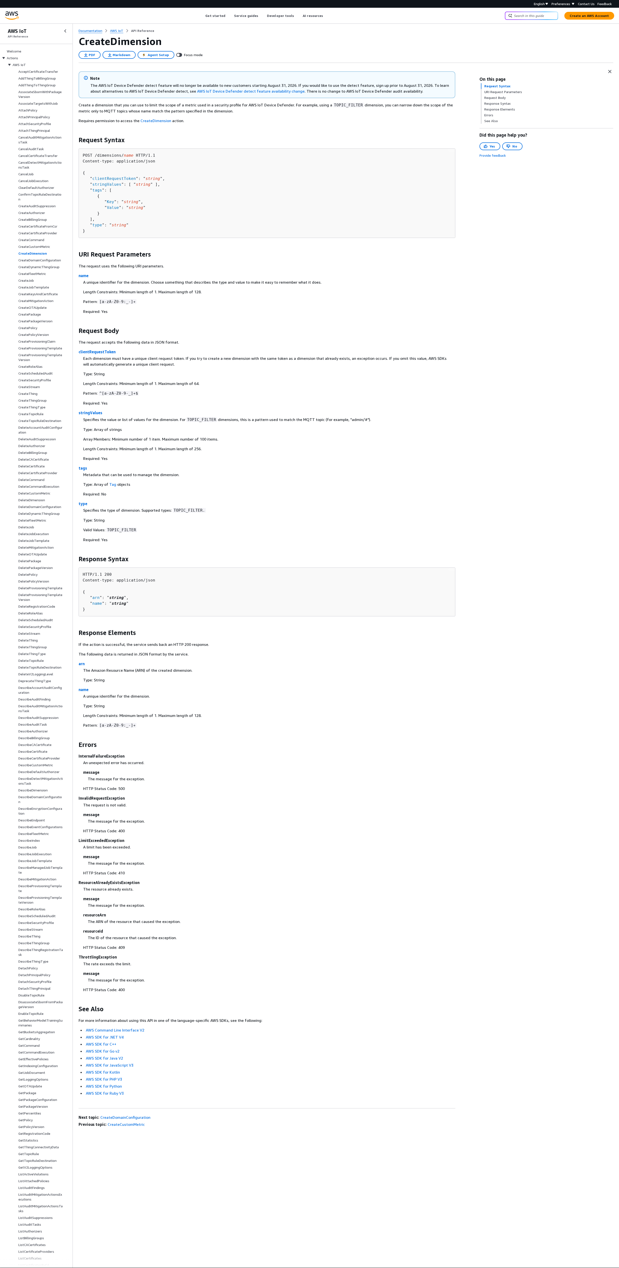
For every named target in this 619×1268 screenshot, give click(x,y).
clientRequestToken (114, 178)
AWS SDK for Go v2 (102, 1051)
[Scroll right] (327, 16)
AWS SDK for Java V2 (104, 1058)
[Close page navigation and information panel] (609, 71)
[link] (142, 30)
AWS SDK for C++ (101, 1044)
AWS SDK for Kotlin (103, 1072)
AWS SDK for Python (104, 1086)
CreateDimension (155, 120)
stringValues (106, 184)
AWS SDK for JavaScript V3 (109, 1065)
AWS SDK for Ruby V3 (105, 1093)
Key (110, 201)
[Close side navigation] (65, 31)
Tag (112, 484)
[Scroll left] (202, 16)
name (83, 275)
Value (113, 207)
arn (96, 597)
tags (97, 190)
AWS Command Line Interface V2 (115, 1030)
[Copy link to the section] (75, 140)
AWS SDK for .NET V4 (105, 1037)
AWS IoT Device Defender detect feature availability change (251, 91)
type (97, 225)
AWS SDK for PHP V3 (104, 1079)
